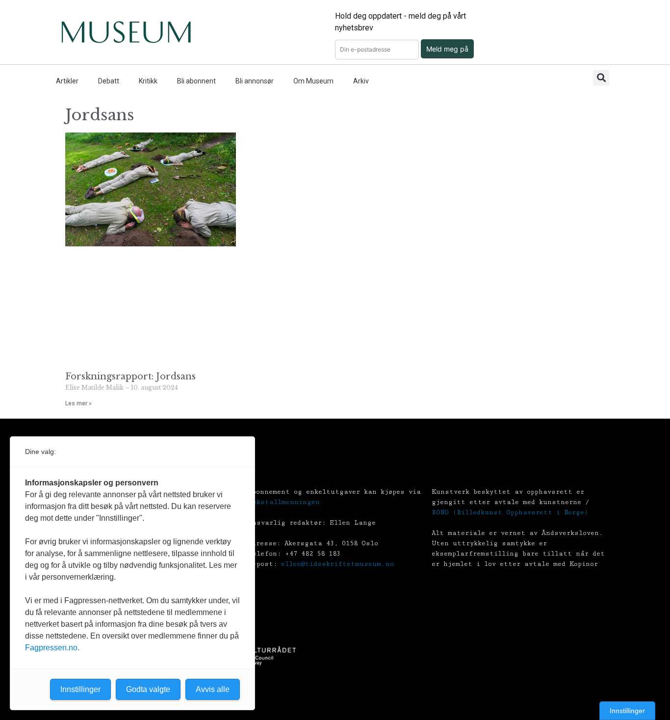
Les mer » (78, 403)
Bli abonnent (196, 81)
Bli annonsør (254, 81)
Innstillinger (627, 711)
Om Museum (313, 81)
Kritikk (148, 81)
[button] (601, 78)
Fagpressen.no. (52, 647)
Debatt (108, 81)
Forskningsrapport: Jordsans (130, 376)
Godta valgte (148, 689)
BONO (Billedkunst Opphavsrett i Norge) (510, 512)
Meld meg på (447, 49)
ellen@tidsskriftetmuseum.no (337, 564)
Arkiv (361, 81)
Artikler (67, 81)
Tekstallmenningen (284, 502)
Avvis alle (213, 689)
